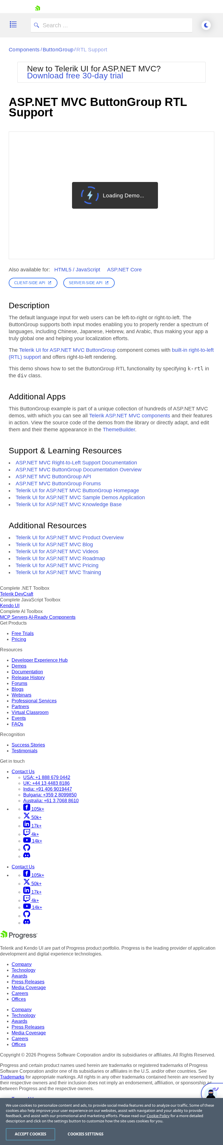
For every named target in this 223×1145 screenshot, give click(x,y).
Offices (19, 999)
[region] (111, 1121)
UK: (46, 783)
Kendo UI (9, 605)
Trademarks (12, 1076)
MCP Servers (14, 617)
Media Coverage (29, 987)
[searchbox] (111, 25)
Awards (19, 975)
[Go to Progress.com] (19, 937)
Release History (28, 677)
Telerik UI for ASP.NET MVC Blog (54, 544)
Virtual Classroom (30, 712)
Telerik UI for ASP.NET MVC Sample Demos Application (80, 497)
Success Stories (28, 744)
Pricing (19, 639)
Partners (20, 706)
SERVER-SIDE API (85, 283)
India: (47, 789)
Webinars (21, 695)
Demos (19, 665)
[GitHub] (26, 849)
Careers (20, 993)
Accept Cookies (30, 1134)
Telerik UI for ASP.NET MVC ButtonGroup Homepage (77, 490)
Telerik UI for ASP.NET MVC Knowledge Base (69, 504)
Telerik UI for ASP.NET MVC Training (58, 572)
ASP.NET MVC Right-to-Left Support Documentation (76, 463)
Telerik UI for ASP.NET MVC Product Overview (70, 537)
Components (24, 50)
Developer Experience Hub (40, 660)
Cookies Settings (85, 1134)
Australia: (51, 800)
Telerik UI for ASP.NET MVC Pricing (57, 565)
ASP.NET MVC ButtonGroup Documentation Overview (78, 470)
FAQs (17, 724)
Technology (23, 970)
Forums (19, 683)
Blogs (18, 689)
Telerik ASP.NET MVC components (129, 416)
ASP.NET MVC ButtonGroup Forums (58, 483)
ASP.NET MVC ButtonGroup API (53, 476)
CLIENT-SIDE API (29, 283)
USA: (46, 777)
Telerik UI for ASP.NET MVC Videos (57, 551)
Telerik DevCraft (16, 594)
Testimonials (24, 750)
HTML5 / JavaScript (77, 270)
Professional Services (34, 700)
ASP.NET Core (124, 270)
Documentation (27, 671)
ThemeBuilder (119, 429)
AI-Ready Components (51, 617)
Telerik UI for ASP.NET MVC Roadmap (60, 558)
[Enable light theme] (206, 25)
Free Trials (23, 633)
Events (19, 718)
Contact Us (23, 771)
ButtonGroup (58, 50)
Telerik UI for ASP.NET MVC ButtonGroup (67, 350)
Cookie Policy (158, 1115)
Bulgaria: (50, 794)
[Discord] (26, 856)
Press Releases (28, 981)
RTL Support (91, 50)
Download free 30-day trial (75, 75)
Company (22, 964)
